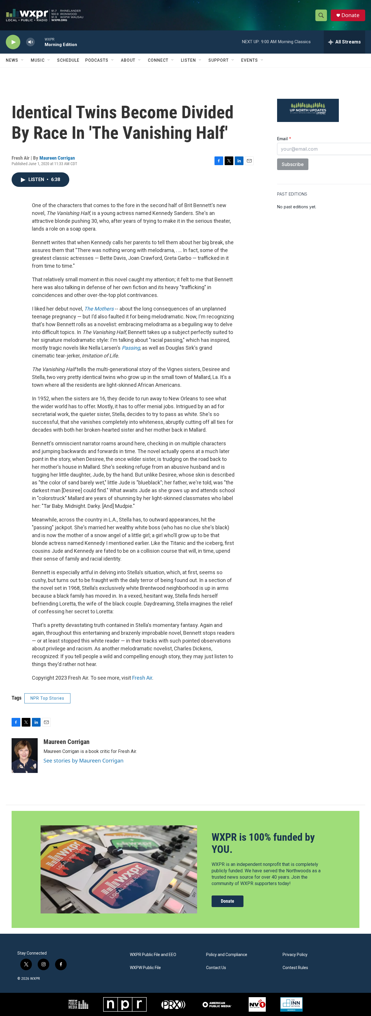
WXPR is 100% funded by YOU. (263, 843)
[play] (13, 42)
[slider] (40, 42)
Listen (188, 60)
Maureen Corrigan (57, 158)
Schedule (68, 60)
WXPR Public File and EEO (153, 955)
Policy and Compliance (226, 955)
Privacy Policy (295, 955)
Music (38, 60)
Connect (158, 60)
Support (218, 60)
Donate (350, 15)
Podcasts (96, 60)
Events (249, 60)
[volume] (30, 42)
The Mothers (99, 309)
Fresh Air (142, 678)
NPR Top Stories (47, 698)
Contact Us (216, 968)
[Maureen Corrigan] (25, 755)
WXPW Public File (145, 968)
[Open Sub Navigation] (22, 60)
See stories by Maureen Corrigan (83, 760)
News (12, 60)
